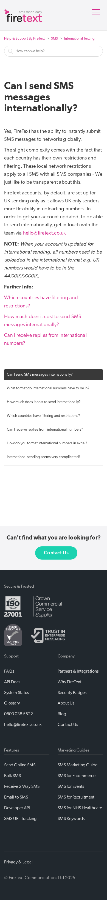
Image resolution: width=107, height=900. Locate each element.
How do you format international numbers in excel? (47, 443)
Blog (62, 714)
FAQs (9, 671)
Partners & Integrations (78, 671)
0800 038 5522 (18, 714)
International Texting (79, 38)
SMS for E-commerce (76, 776)
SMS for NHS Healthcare (80, 808)
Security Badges (72, 692)
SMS (54, 38)
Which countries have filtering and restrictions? (43, 416)
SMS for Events (71, 786)
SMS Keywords (71, 818)
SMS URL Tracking (20, 818)
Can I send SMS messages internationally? (40, 375)
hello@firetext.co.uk (44, 233)
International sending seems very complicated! (43, 457)
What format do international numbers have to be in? (48, 388)
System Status (16, 692)
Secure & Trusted (19, 586)
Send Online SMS (19, 765)
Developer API (17, 808)
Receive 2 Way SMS (22, 786)
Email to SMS (16, 797)
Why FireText (69, 682)
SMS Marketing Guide (77, 765)
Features (11, 750)
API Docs (12, 682)
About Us (66, 703)
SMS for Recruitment (76, 797)
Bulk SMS (12, 776)
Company (66, 656)
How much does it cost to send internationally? (44, 402)
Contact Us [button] (56, 553)
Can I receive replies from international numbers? (45, 430)
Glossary (12, 703)
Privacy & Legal (18, 862)
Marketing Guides (73, 750)
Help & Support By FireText (24, 38)
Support (11, 656)
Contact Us (68, 724)
